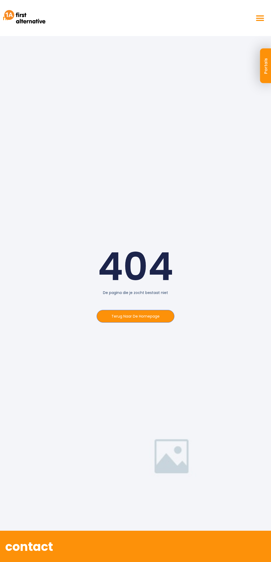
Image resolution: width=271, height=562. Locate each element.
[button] (260, 18)
